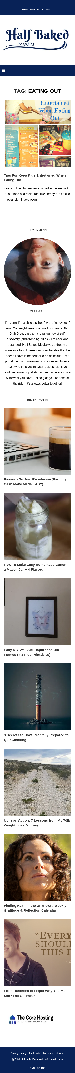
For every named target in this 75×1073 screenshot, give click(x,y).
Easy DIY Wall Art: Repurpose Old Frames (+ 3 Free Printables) (31, 652)
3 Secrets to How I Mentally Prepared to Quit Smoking (36, 737)
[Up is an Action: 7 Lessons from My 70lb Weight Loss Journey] (37, 782)
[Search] (71, 70)
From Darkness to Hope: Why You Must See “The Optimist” (36, 993)
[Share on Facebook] (36, 207)
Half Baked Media (53, 1059)
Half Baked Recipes (41, 1053)
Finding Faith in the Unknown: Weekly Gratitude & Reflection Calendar (35, 908)
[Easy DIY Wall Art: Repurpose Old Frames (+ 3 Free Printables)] (37, 611)
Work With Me (30, 9)
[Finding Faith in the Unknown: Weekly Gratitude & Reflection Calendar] (37, 867)
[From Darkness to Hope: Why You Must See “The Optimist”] (37, 952)
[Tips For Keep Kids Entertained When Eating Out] (37, 133)
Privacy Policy (18, 1053)
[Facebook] (26, 4)
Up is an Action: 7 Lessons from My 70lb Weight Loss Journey (37, 823)
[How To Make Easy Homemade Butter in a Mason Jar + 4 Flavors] (37, 526)
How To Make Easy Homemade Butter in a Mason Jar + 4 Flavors (37, 567)
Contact (47, 9)
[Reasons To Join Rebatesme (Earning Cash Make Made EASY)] (37, 441)
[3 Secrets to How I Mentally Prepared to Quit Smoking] (37, 696)
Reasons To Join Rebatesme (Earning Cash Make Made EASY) (35, 481)
